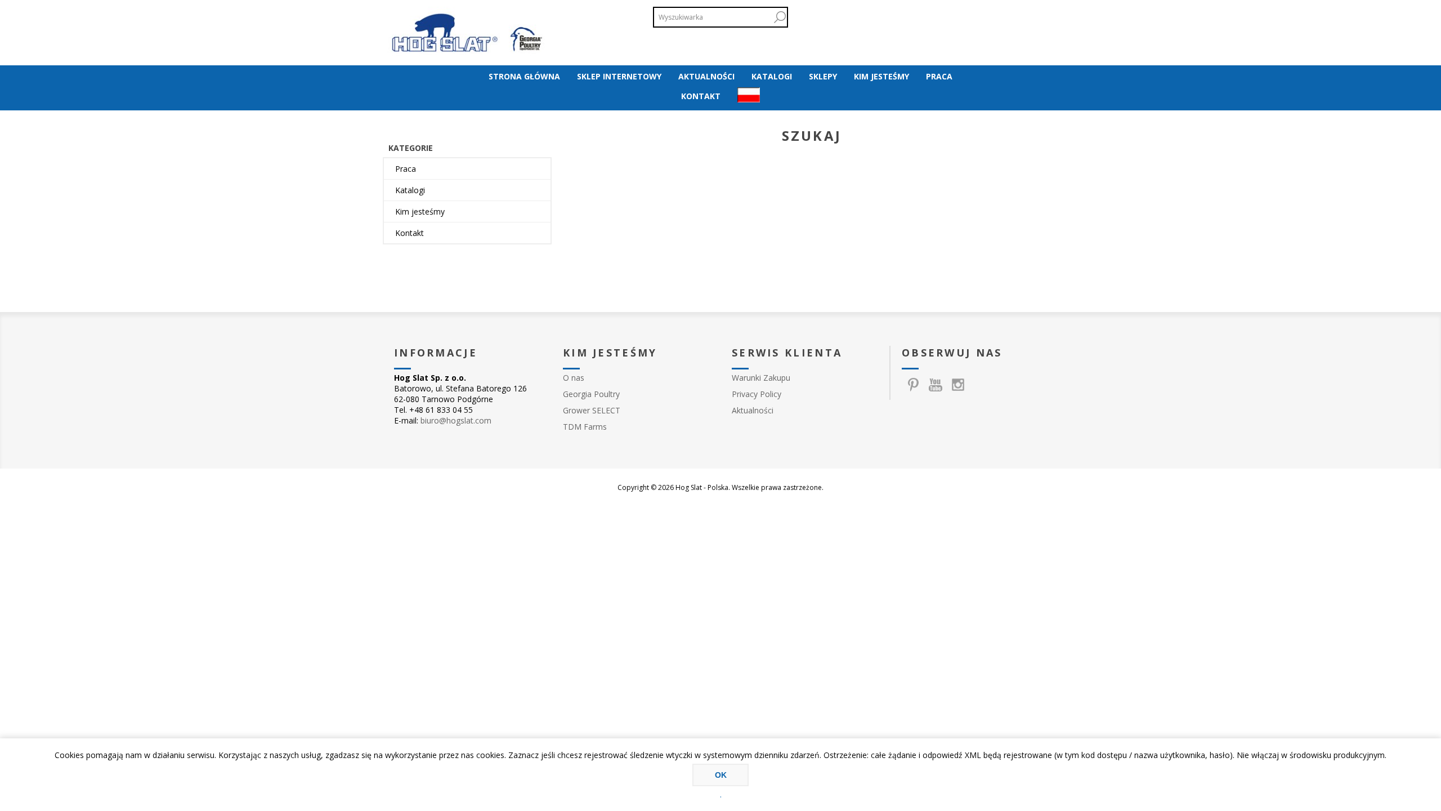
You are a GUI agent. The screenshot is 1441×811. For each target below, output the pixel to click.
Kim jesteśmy (420, 211)
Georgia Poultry (591, 394)
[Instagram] (958, 384)
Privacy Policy (756, 394)
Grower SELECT (591, 410)
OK (721, 774)
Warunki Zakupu (761, 377)
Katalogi (410, 190)
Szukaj (779, 17)
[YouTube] (935, 384)
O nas (573, 377)
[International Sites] (748, 96)
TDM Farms (585, 426)
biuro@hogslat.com (455, 420)
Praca (405, 168)
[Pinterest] (913, 384)
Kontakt (409, 233)
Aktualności (752, 410)
